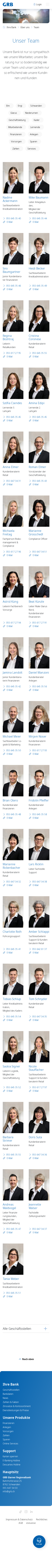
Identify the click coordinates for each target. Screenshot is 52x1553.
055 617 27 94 (13, 622)
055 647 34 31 (13, 480)
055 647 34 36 (39, 1154)
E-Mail (9, 222)
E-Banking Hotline (11, 1460)
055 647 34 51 (39, 551)
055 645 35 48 (13, 814)
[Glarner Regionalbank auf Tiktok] (20, 1512)
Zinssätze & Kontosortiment (17, 1406)
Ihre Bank (11, 27)
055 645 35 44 (39, 218)
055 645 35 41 (13, 949)
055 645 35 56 (39, 686)
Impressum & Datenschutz (19, 1519)
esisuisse (31, 1523)
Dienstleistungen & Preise (16, 1410)
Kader (37, 120)
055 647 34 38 (39, 881)
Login (39, 4)
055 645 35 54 (13, 1016)
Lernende (35, 127)
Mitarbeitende (15, 127)
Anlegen (34, 134)
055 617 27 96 (13, 551)
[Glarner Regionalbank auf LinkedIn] (31, 1512)
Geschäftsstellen (11, 1389)
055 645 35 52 (13, 1087)
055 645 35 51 (13, 1292)
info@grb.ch (9, 1491)
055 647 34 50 (10, 1487)
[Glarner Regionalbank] (13, 4)
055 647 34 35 (39, 1016)
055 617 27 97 (39, 1087)
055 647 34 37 (39, 1229)
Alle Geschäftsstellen (17, 1328)
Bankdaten (8, 1393)
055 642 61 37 (39, 949)
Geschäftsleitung (17, 120)
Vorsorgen (16, 141)
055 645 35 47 (13, 1229)
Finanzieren (16, 134)
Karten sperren (10, 1456)
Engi (20, 105)
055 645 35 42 (13, 686)
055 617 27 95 (13, 353)
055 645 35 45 (13, 417)
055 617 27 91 (39, 622)
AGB (21, 1523)
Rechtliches (41, 1519)
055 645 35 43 (39, 480)
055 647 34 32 (13, 881)
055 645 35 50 (13, 750)
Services (31, 148)
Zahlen (15, 148)
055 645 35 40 (13, 218)
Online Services (10, 1443)
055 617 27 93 (39, 750)
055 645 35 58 (39, 814)
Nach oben (28, 1359)
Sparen (33, 141)
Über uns (25, 27)
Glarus (13, 112)
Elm (8, 105)
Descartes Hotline (11, 1464)
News (5, 1398)
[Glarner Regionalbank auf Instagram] (26, 1512)
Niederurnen (31, 112)
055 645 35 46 (13, 285)
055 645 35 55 (39, 353)
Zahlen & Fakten (11, 1402)
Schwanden (36, 105)
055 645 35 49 (39, 285)
